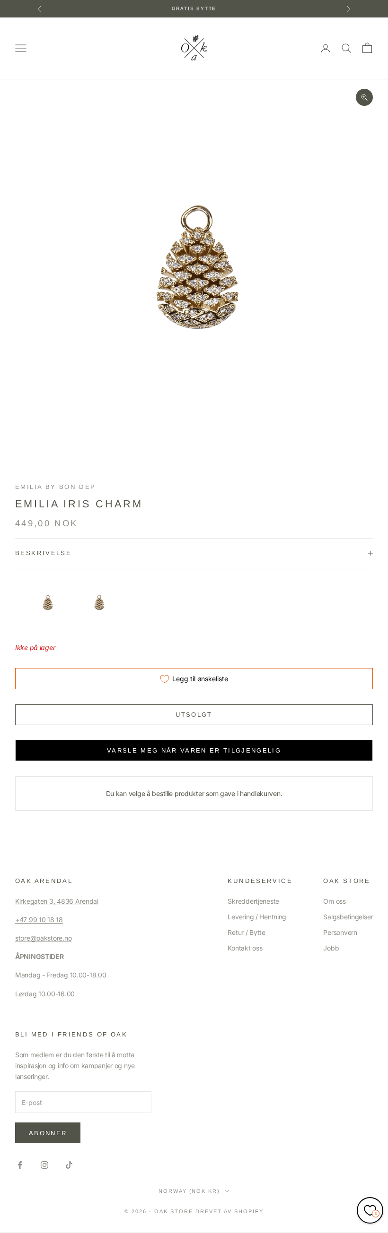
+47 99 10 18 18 (39, 920)
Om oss (334, 901)
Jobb (331, 948)
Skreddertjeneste (253, 901)
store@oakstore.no (43, 938)
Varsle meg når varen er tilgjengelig (194, 750)
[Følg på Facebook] (20, 1165)
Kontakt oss (245, 948)
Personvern (340, 932)
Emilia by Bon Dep (55, 486)
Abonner (48, 1133)
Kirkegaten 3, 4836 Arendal (56, 901)
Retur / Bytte (246, 932)
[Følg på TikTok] (69, 1165)
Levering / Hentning (257, 917)
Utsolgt (194, 714)
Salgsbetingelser (348, 917)
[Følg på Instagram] (44, 1165)
